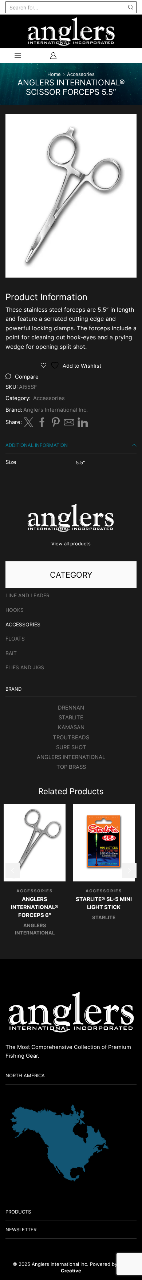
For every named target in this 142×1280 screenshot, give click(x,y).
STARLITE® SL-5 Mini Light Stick (104, 903)
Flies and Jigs (24, 667)
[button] (12, 870)
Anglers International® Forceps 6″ (34, 907)
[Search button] (130, 7)
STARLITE (71, 717)
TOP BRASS (71, 767)
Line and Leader (27, 595)
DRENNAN (71, 707)
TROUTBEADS (71, 737)
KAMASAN (71, 727)
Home (54, 74)
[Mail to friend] (69, 425)
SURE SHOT (71, 747)
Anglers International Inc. (55, 410)
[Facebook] (42, 425)
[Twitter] (28, 425)
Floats (15, 638)
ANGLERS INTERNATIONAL (71, 757)
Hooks (14, 610)
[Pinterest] (55, 425)
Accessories (81, 74)
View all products (71, 543)
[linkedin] (82, 425)
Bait (11, 653)
